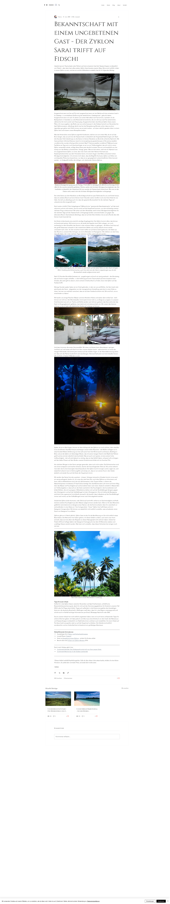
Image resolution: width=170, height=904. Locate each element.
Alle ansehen (125, 688)
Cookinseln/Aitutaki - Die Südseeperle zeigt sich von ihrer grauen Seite (57, 710)
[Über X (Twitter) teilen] (59, 673)
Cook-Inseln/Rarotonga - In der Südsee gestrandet (86, 710)
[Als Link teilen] (68, 673)
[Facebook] (44, 5)
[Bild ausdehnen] (64, 173)
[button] (51, 5)
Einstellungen (150, 901)
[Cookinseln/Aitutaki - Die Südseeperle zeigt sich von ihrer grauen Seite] (58, 699)
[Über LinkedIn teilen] (64, 673)
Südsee (57, 667)
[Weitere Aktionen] (119, 17)
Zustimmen (161, 901)
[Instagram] (47, 5)
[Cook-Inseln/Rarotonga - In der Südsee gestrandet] (87, 699)
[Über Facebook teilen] (55, 673)
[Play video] (87, 325)
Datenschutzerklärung (93, 901)
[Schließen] (168, 901)
